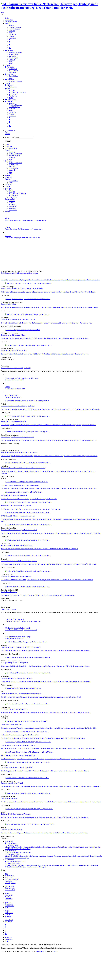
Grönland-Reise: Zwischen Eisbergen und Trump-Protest (19, 561)
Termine (7, 83)
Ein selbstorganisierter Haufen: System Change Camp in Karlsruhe (22, 288)
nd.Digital (12, 90)
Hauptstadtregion (14, 29)
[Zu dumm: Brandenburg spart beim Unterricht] (29, 809)
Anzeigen (8, 897)
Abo (2, 12)
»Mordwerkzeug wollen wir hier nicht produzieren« (17, 437)
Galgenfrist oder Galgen (8, 304)
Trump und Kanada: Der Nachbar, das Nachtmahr (16, 678)
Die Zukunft (9, 920)
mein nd (7, 134)
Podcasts (11, 36)
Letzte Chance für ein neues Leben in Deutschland (17, 767)
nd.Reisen (8, 916)
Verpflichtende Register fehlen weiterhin (13, 350)
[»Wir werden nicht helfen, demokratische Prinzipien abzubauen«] (23, 688)
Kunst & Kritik (13, 54)
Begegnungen (13, 58)
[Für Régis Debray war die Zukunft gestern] (28, 657)
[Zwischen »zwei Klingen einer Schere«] (22, 330)
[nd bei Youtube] (10, 49)
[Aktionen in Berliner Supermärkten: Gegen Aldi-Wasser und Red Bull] (27, 462)
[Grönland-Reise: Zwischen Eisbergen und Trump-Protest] (27, 555)
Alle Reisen (12, 87)
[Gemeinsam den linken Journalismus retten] (27, 704)
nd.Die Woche (13, 70)
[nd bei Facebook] (9, 45)
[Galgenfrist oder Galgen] (27, 299)
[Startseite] (51, 6)
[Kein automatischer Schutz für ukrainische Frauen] (27, 540)
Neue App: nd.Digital (12, 879)
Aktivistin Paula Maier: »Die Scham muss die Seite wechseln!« (21, 647)
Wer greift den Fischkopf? (9, 592)
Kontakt (7, 893)
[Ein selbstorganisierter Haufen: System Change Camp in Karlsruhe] (28, 283)
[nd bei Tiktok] (9, 47)
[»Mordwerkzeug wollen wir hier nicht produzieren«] (27, 431)
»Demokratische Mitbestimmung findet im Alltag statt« (18, 319)
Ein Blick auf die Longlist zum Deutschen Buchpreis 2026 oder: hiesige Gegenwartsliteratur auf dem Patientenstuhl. (37, 595)
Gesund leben (13, 76)
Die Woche (12, 34)
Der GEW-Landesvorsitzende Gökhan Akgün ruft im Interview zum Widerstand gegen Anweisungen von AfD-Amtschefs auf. (41, 697)
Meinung (12, 25)
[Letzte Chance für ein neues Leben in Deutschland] (28, 762)
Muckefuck (12, 72)
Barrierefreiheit (9, 906)
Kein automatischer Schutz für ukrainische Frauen (16, 545)
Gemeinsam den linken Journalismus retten (14, 709)
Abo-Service (13, 96)
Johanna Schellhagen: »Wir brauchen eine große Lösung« (19, 452)
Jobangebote (9, 895)
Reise (10, 63)
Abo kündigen (9, 875)
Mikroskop (12, 56)
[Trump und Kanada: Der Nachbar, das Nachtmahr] (28, 673)
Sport (10, 32)
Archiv (7, 911)
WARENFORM (40, 951)
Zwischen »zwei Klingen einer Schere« (13, 335)
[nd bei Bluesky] (9, 41)
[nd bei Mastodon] (9, 40)
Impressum (8, 902)
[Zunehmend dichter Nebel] (28, 793)
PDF (6, 877)
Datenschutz (9, 904)
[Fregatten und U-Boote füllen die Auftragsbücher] (28, 571)
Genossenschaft (10, 130)
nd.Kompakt (13, 69)
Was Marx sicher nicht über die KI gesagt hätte (15, 368)
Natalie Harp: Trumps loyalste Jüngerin (13, 421)
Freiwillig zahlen (10, 883)
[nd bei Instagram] (9, 43)
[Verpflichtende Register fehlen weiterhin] (28, 345)
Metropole (12, 60)
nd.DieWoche (13, 94)
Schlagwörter (9, 913)
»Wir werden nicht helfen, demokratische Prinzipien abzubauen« (21, 693)
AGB (6, 907)
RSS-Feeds (8, 922)
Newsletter (12, 38)
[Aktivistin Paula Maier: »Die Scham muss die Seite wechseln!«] (26, 642)
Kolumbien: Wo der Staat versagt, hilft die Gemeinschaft (19, 530)
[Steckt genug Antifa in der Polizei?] (27, 778)
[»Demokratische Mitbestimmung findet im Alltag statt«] (27, 314)
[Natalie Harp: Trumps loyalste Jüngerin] (27, 416)
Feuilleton (12, 31)
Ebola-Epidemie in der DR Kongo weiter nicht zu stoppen (19, 273)
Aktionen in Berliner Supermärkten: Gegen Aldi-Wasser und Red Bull (23, 468)
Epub (10, 877)
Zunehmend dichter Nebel (9, 798)
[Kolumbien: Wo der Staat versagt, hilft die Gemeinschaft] (28, 524)
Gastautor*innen (10, 888)
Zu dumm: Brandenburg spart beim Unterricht (15, 814)
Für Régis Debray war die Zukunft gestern (14, 663)
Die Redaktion (9, 886)
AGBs (11, 98)
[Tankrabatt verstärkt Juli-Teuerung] (30, 824)
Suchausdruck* (10, 137)
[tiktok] (9, 125)
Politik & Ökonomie (15, 27)
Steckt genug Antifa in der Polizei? (12, 783)
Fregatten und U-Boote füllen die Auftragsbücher (16, 576)
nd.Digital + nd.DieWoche (17, 92)
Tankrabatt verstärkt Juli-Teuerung (12, 829)
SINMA (55, 951)
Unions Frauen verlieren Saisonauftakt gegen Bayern (17, 406)
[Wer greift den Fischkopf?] (28, 586)
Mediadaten (8, 899)
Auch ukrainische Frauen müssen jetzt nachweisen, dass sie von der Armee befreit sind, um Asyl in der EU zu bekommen (39, 549)
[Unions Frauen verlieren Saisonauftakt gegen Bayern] (27, 400)
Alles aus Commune (15, 81)
